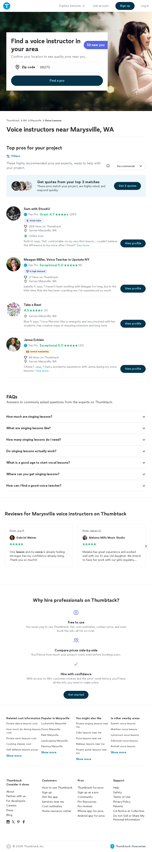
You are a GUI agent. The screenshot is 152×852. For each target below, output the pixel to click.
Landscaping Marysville (54, 740)
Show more (14, 755)
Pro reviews (85, 806)
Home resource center (56, 811)
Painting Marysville (52, 746)
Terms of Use (121, 797)
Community (85, 797)
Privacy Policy (121, 801)
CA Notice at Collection (128, 811)
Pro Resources (87, 801)
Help (116, 787)
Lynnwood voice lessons (125, 735)
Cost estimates (52, 806)
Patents (118, 806)
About (10, 791)
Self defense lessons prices (22, 749)
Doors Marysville (50, 729)
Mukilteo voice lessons (124, 729)
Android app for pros (91, 816)
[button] (31, 214)
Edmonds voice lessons (124, 740)
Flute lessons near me (88, 738)
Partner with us (16, 796)
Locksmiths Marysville (53, 723)
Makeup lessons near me (90, 744)
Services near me (53, 801)
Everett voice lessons (123, 723)
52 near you (95, 45)
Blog (9, 815)
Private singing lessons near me (92, 725)
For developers (15, 801)
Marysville (35, 120)
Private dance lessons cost (22, 723)
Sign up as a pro (88, 792)
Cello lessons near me (88, 732)
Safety (117, 792)
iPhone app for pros (91, 811)
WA (25, 120)
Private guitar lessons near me (91, 751)
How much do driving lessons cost (23, 731)
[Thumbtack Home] (6, 6)
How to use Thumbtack (57, 787)
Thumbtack (12, 120)
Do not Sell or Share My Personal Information (128, 817)
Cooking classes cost (18, 744)
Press (9, 810)
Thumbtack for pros (91, 787)
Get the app (50, 797)
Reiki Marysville (49, 735)
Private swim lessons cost (21, 738)
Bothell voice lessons (123, 746)
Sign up (47, 792)
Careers (11, 805)
